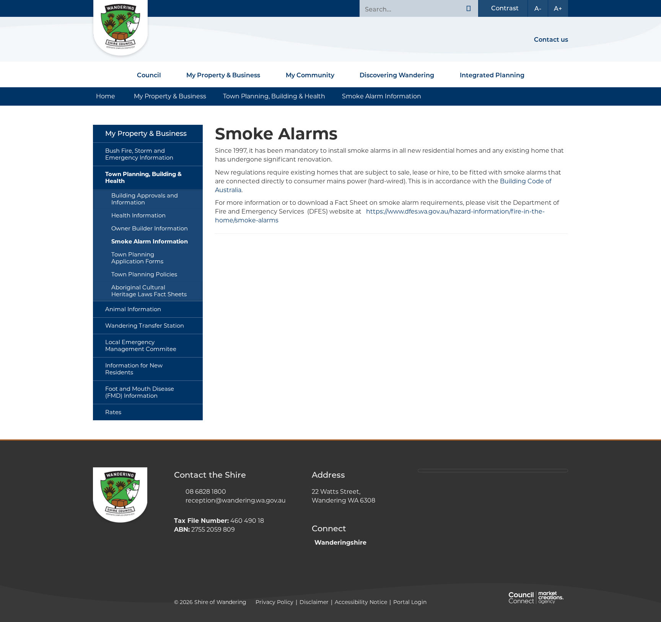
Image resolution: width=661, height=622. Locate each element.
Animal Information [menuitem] (133, 309)
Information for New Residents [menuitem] (134, 369)
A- (537, 8)
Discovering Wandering (397, 75)
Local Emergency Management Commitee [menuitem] (140, 346)
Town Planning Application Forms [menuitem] (137, 258)
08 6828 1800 (206, 491)
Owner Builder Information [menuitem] (149, 228)
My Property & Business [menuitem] (146, 133)
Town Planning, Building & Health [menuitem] (143, 177)
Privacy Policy (274, 602)
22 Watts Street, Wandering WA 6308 (343, 496)
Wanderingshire (340, 542)
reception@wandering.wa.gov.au (236, 500)
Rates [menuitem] (113, 412)
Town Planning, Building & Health (274, 96)
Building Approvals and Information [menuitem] (144, 199)
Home (105, 96)
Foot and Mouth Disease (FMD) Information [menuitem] (139, 392)
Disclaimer (314, 602)
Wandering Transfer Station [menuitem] (144, 325)
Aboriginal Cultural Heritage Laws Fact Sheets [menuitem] (149, 291)
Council (149, 75)
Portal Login (410, 602)
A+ (558, 8)
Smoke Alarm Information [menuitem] (149, 241)
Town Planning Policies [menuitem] (144, 274)
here (471, 470)
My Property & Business (223, 75)
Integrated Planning (492, 75)
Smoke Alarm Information (381, 96)
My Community (310, 75)
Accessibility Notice (361, 602)
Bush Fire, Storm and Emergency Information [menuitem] (139, 154)
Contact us (551, 39)
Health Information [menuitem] (138, 215)
